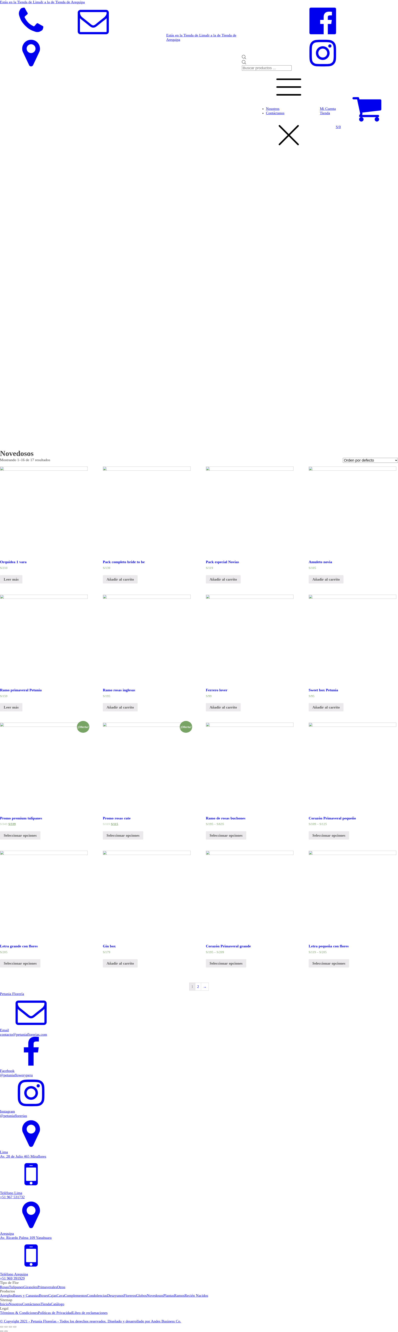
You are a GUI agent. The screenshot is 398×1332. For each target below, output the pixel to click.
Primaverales (47, 1287)
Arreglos (6, 1295)
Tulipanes (16, 1287)
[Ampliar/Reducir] (14, 1326)
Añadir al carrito (120, 579)
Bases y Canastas (26, 1295)
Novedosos (155, 1295)
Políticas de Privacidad (55, 1313)
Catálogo (57, 1304)
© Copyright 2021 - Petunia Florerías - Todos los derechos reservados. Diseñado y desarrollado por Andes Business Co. (90, 1321)
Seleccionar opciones (20, 835)
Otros (61, 1287)
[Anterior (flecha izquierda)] (1, 1331)
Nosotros (272, 109)
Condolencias (97, 1295)
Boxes (43, 1295)
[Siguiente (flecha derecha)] (6, 1331)
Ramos (179, 1295)
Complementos (75, 1295)
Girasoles (30, 1287)
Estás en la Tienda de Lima (20, 2)
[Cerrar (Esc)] (1, 1326)
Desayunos (115, 1295)
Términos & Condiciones (19, 1313)
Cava (60, 1295)
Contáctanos (275, 113)
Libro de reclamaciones (90, 1313)
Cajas (52, 1295)
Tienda (325, 113)
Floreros (130, 1295)
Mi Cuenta (328, 109)
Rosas (4, 1287)
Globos (141, 1295)
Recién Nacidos (196, 1295)
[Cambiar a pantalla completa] (10, 1326)
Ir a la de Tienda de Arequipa (63, 2)
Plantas (168, 1295)
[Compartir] (6, 1326)
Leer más (11, 579)
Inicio (4, 1304)
